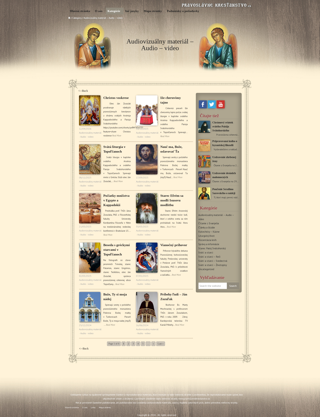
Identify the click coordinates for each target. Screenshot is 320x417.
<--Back (83, 90)
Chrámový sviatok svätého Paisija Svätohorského (222, 126)
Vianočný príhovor (173, 245)
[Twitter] (212, 107)
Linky (93, 407)
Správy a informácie (208, 244)
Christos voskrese (116, 98)
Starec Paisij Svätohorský (212, 248)
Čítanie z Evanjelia (208, 223)
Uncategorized (206, 269)
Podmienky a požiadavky (183, 11)
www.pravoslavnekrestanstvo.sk (194, 398)
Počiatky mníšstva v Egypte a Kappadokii (116, 200)
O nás (98, 11)
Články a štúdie (206, 227)
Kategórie (114, 11)
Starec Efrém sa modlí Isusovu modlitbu (171, 200)
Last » (161, 343)
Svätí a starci (205, 252)
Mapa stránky (153, 11)
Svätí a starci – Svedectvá (212, 260)
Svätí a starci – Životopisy (212, 265)
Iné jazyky (132, 11)
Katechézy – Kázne (209, 231)
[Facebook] (203, 107)
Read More (116, 135)
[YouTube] (221, 107)
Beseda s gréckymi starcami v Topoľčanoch (116, 249)
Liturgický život (206, 235)
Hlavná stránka (80, 11)
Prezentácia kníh (207, 240)
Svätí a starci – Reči (209, 256)
